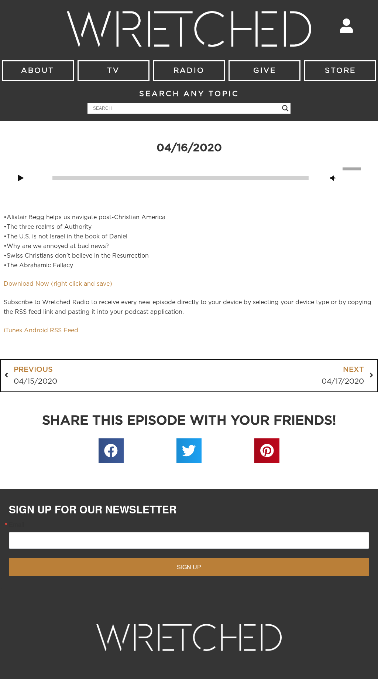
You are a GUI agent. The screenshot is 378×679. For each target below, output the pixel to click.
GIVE (264, 70)
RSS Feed (64, 330)
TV (113, 70)
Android (36, 330)
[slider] (353, 168)
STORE (340, 70)
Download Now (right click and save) (58, 284)
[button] (111, 451)
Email (16, 524)
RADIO (189, 70)
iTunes (13, 330)
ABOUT (37, 70)
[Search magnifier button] (285, 108)
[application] (189, 177)
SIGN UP (189, 567)
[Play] (21, 178)
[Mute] (333, 178)
